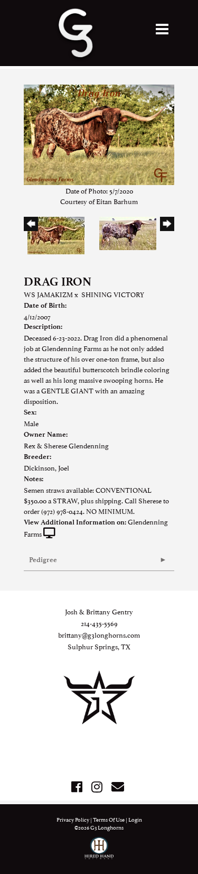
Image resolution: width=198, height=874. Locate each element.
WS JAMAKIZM (48, 294)
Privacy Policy (72, 819)
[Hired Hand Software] (99, 853)
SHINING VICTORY (112, 294)
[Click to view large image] (99, 133)
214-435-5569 (99, 623)
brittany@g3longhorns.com (99, 634)
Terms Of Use (109, 819)
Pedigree (43, 560)
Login (135, 819)
